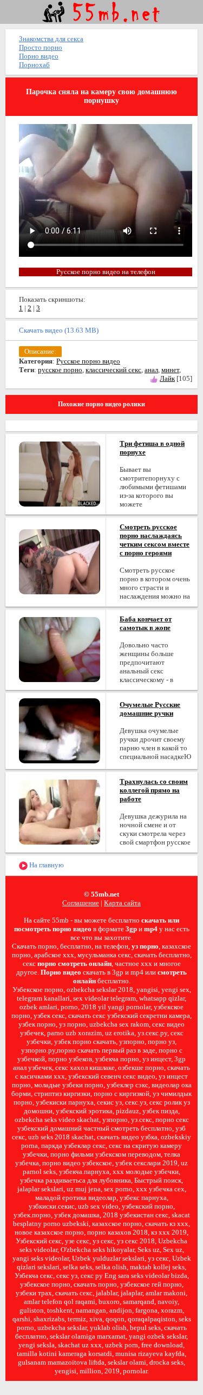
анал (151, 370)
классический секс (113, 370)
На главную (46, 865)
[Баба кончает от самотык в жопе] (59, 649)
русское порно (60, 370)
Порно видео (38, 56)
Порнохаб (34, 65)
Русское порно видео (88, 361)
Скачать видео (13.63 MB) (59, 330)
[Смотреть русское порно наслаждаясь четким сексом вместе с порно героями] (59, 561)
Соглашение (80, 903)
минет (170, 370)
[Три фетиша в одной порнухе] (59, 473)
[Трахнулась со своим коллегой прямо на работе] (59, 811)
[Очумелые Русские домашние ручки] (59, 730)
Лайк (167, 378)
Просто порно (40, 47)
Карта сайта (122, 903)
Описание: (40, 351)
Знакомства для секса (51, 39)
